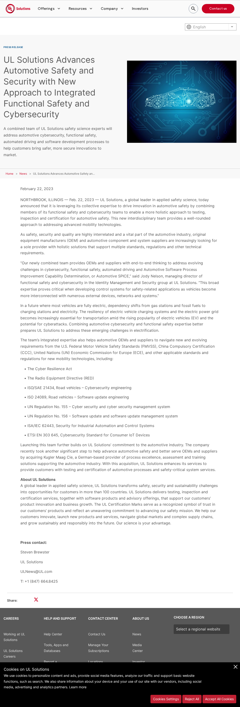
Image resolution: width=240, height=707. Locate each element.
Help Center (53, 634)
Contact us (218, 8)
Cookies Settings (166, 699)
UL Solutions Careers (13, 654)
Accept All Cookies (219, 699)
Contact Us (96, 634)
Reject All (192, 699)
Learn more (77, 687)
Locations (95, 662)
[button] (49, 8)
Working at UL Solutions (14, 637)
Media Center (137, 648)
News (23, 173)
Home (9, 173)
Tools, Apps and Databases (56, 648)
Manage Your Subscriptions (98, 648)
